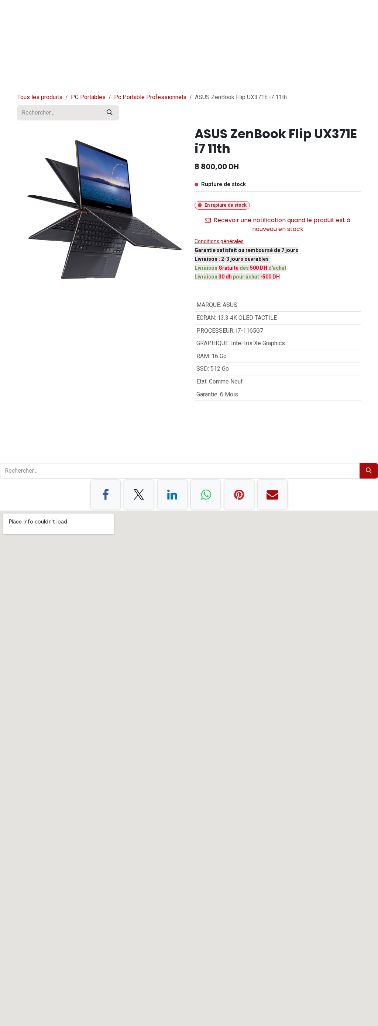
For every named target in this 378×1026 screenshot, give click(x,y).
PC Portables (88, 97)
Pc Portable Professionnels (150, 97)
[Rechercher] (109, 112)
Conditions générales (219, 241)
